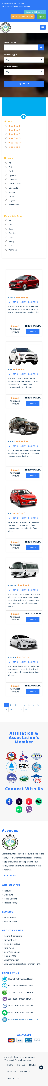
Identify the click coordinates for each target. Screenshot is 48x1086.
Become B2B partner (35, 12)
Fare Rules (9, 947)
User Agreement (11, 951)
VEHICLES (11, 1071)
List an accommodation (22, 16)
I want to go (10, 42)
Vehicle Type (10, 54)
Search (25, 83)
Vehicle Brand (11, 66)
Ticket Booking (10, 902)
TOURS (32, 1064)
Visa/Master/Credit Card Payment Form (22, 963)
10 (11, 709)
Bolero (11, 441)
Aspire (11, 297)
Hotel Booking (10, 898)
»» (26, 709)
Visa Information (11, 959)
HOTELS (21, 1064)
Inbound (7, 890)
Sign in (41, 16)
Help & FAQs (10, 955)
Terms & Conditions (13, 935)
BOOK (33, 331)
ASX (10, 369)
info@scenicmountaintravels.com (17, 6)
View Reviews (10, 921)
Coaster (12, 585)
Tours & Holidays (12, 943)
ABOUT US (25, 1071)
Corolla (12, 657)
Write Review (10, 917)
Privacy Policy (10, 939)
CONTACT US (13, 1078)
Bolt (10, 513)
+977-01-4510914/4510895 (14, 3)
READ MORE (10, 875)
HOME (10, 1064)
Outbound (8, 894)
